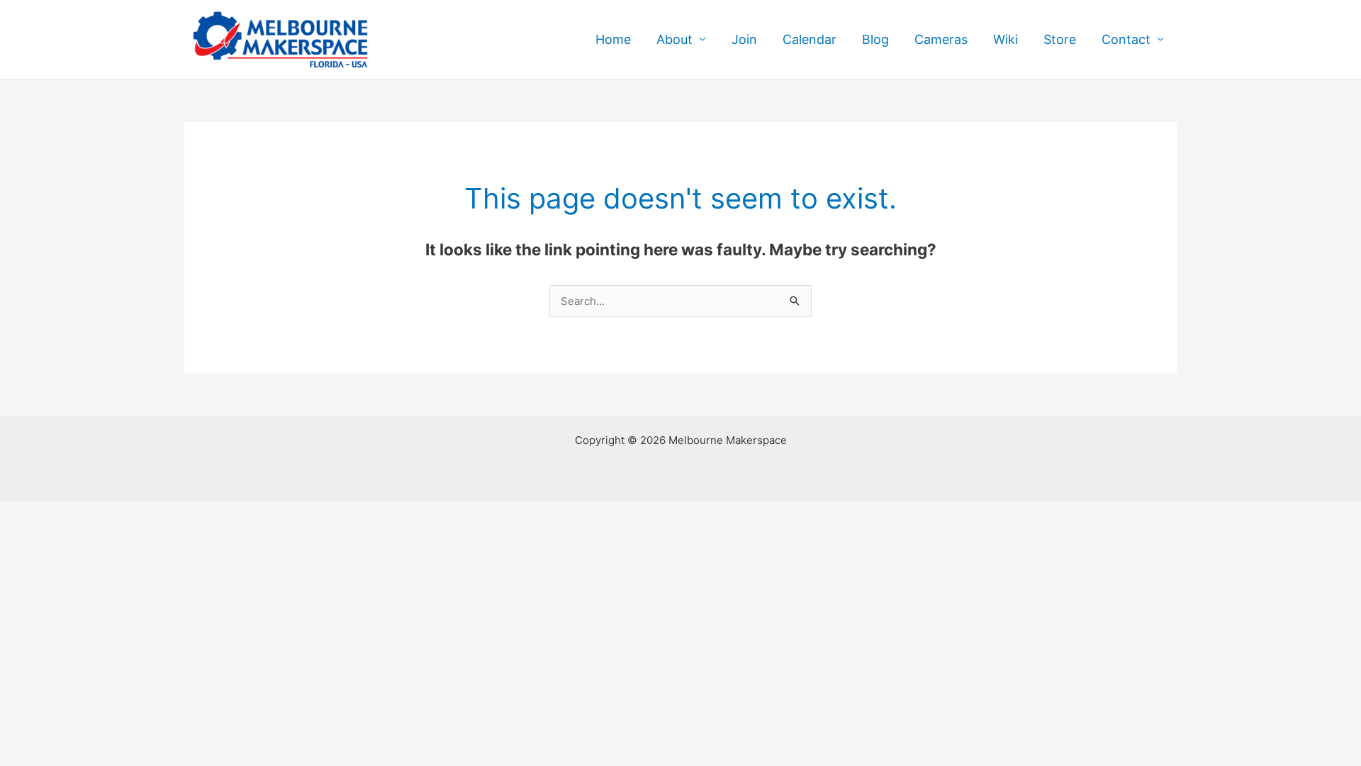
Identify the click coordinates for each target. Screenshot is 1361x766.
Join (744, 39)
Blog (875, 39)
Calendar (809, 39)
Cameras (941, 39)
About (674, 39)
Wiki (1005, 39)
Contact (1126, 39)
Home (613, 39)
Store (1059, 39)
